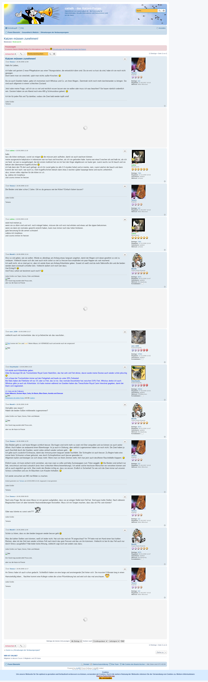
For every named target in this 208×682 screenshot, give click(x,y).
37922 (140, 354)
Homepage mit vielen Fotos (14, 398)
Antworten (9, 54)
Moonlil (133, 269)
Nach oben (165, 106)
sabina (133, 165)
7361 (139, 173)
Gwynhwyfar (135, 381)
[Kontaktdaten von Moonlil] (142, 283)
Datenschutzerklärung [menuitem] (100, 664)
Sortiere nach (88, 641)
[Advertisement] (85, 128)
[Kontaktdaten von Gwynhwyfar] (142, 396)
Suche (159, 10)
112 (139, 81)
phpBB (78, 668)
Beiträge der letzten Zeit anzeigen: (58, 641)
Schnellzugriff (12, 28)
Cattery (32, 398)
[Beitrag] (6, 62)
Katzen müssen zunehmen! (21, 38)
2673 (139, 277)
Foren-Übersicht (14, 664)
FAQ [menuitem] (22, 28)
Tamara (134, 73)
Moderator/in (17, 42)
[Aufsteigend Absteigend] (114, 641)
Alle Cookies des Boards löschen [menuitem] (133, 664)
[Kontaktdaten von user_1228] (142, 359)
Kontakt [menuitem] (86, 664)
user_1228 (135, 346)
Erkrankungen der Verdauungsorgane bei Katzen (69, 49)
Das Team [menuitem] (115, 664)
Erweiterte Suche (164, 10)
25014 (140, 389)
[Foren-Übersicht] (35, 14)
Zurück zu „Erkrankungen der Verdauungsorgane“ (23, 650)
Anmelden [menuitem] (162, 28)
